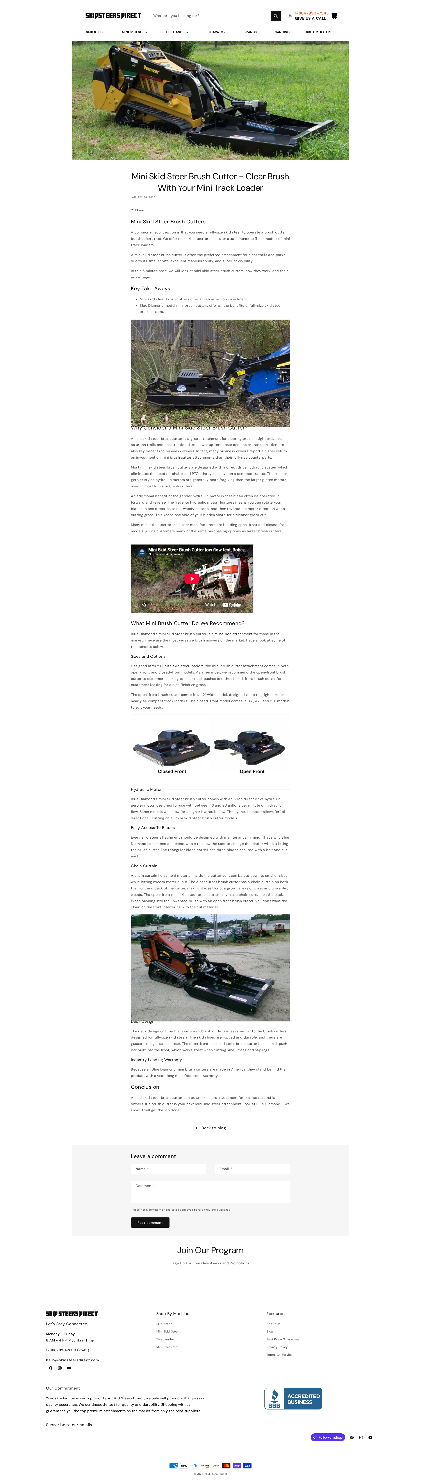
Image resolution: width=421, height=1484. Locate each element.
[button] (96, 32)
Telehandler (177, 32)
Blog (269, 1331)
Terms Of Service (279, 1355)
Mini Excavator (167, 1347)
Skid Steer (95, 32)
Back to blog (214, 1128)
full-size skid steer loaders (180, 666)
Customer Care (318, 32)
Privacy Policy (277, 1347)
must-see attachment (233, 634)
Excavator (216, 32)
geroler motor (143, 805)
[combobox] (215, 16)
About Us (273, 1324)
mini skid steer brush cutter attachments (213, 238)
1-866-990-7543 (312, 13)
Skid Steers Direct (216, 1473)
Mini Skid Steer (135, 32)
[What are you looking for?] (276, 16)
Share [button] (139, 210)
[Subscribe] (245, 1276)
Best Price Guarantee (282, 1339)
